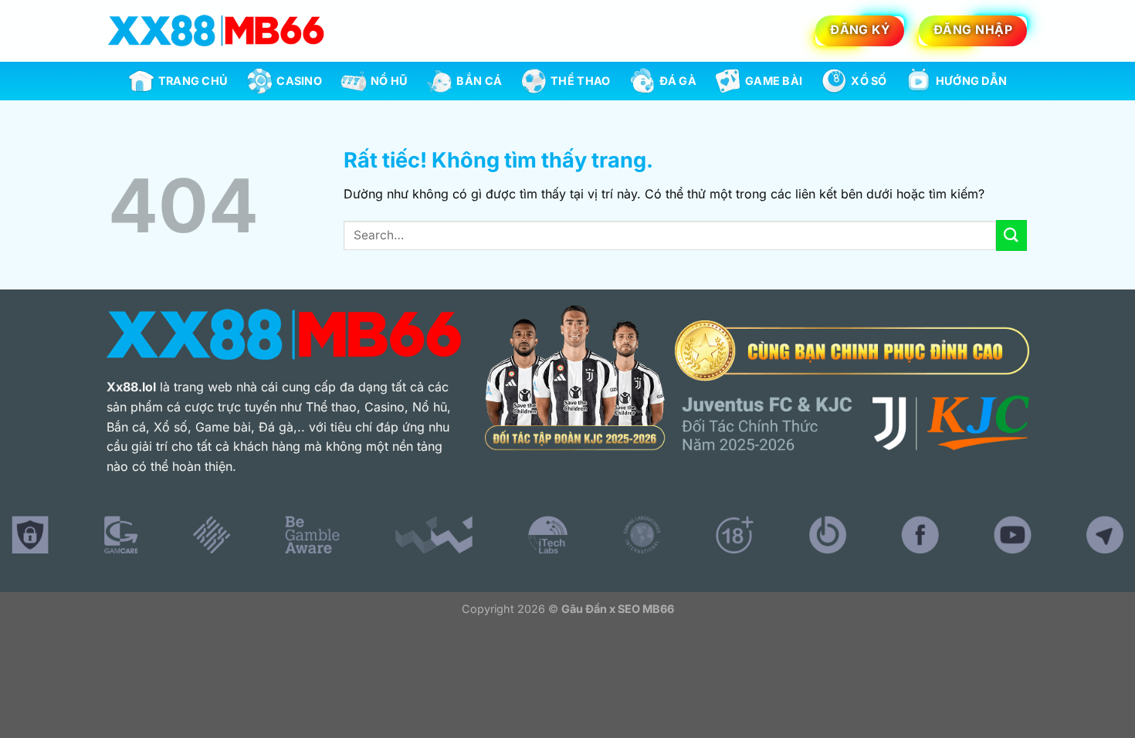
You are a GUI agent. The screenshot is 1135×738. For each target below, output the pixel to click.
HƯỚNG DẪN (972, 80)
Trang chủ (193, 80)
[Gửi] (1011, 235)
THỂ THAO (580, 80)
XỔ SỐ (868, 80)
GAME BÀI (773, 80)
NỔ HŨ (389, 80)
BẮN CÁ (479, 80)
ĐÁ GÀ (677, 80)
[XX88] (216, 30)
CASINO (299, 80)
